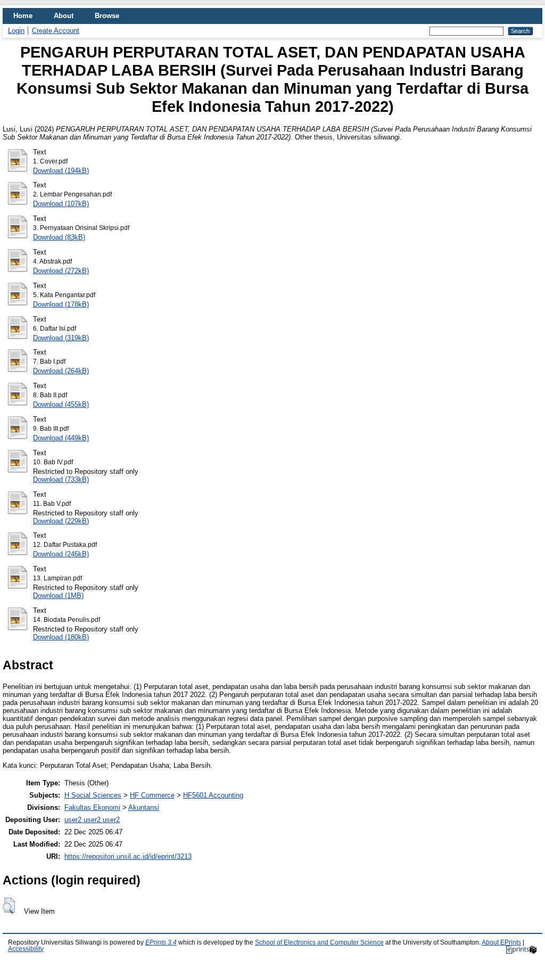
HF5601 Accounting (213, 795)
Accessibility (26, 949)
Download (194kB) (61, 171)
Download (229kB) (61, 521)
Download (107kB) (61, 204)
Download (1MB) (58, 596)
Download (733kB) (61, 479)
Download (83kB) (59, 237)
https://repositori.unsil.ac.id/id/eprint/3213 (128, 856)
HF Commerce (152, 795)
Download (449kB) (61, 438)
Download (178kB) (61, 304)
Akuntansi (143, 807)
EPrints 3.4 (161, 942)
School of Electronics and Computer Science (319, 942)
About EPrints (501, 942)
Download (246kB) (61, 554)
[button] (9, 906)
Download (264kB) (61, 371)
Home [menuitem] (22, 16)
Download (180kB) (61, 637)
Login (16, 31)
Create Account (55, 31)
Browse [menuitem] (107, 16)
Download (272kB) (61, 271)
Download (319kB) (61, 338)
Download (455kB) (61, 404)
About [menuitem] (63, 16)
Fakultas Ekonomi (92, 807)
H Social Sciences (92, 795)
